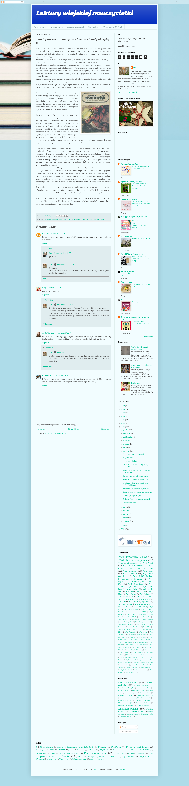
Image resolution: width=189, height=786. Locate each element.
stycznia (126, 521)
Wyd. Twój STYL (132, 667)
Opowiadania (41, 753)
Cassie (51, 253)
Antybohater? (128, 457)
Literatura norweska (143, 705)
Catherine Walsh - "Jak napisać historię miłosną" (134, 274)
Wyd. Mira (147, 627)
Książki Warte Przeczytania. (132, 254)
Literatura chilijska (144, 688)
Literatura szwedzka (135, 711)
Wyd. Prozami (136, 619)
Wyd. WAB (148, 562)
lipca (125, 447)
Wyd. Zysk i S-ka (145, 568)
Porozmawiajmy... (74, 753)
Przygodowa (119, 753)
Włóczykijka (63, 759)
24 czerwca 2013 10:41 (60, 375)
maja (125, 507)
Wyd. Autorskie (142, 634)
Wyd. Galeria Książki (125, 624)
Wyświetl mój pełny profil (127, 92)
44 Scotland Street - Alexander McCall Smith (140, 322)
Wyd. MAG (141, 591)
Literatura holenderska (127, 698)
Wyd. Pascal (133, 601)
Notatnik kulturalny (129, 199)
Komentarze (126, 731)
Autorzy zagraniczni (75, 27)
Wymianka (40, 759)
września (126, 440)
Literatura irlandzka (144, 698)
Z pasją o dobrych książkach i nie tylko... (134, 217)
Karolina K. (47, 375)
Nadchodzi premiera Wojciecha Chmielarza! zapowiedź (140, 185)
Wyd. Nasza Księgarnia (132, 560)
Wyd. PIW (121, 612)
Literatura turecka (132, 714)
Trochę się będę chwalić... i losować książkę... (141, 348)
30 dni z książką (46, 747)
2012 (123, 525)
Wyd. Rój (136, 662)
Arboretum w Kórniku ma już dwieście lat (141, 239)
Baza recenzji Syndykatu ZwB (80, 746)
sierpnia (126, 444)
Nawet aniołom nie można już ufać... (136, 479)
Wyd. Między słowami (131, 609)
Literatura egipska (131, 693)
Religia (150, 753)
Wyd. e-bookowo (140, 670)
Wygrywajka (144, 756)
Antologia (60, 747)
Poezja (62, 753)
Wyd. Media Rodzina (137, 652)
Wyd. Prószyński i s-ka (132, 556)
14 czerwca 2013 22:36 (65, 352)
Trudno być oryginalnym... (132, 495)
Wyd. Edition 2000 (140, 607)
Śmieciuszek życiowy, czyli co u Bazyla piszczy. (135, 318)
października (128, 437)
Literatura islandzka (124, 700)
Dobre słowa (136, 302)
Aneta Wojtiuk (48, 332)
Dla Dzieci (116, 746)
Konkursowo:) (136, 383)
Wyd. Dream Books (141, 642)
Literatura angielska (73, 219)
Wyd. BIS (133, 637)
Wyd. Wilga (143, 632)
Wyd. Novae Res (145, 617)
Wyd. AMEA (142, 612)
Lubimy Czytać (118, 750)
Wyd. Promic (143, 660)
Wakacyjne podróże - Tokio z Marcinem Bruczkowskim (137, 471)
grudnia (126, 430)
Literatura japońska (143, 700)
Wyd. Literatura (130, 573)
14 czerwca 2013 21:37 (58, 233)
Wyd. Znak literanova (132, 565)
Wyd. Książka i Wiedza (135, 650)
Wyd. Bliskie (143, 637)
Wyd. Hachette (141, 624)
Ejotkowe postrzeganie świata (132, 181)
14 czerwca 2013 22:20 (63, 333)
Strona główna (40, 27)
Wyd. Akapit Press (124, 607)
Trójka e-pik (85, 219)
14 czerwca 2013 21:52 (62, 253)
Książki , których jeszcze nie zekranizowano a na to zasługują (141, 258)
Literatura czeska (138, 690)
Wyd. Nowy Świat (124, 629)
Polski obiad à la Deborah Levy (141, 285)
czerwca (126, 451)
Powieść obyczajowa (95, 753)
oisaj (44, 287)
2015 (123, 419)
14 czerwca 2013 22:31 (65, 264)
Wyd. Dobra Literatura (125, 642)
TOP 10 (113, 756)
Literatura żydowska (126, 716)
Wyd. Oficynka (146, 609)
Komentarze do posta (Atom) (55, 433)
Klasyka (91, 749)
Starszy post (105, 429)
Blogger (122, 769)
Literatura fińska (145, 693)
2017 (123, 412)
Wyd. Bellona (145, 594)
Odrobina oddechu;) (130, 461)
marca (125, 514)
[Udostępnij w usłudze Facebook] (64, 216)
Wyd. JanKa (147, 647)
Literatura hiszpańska (145, 695)
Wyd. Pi (143, 657)
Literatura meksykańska (143, 703)
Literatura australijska (126, 688)
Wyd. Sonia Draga (125, 604)
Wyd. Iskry (92, 219)
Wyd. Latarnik (148, 650)
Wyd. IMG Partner (134, 627)
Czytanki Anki (126, 282)
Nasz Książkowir (127, 271)
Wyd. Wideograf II (147, 667)
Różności (65, 756)
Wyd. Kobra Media (130, 617)
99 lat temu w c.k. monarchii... (134, 454)
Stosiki (102, 756)
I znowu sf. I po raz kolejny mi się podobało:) (135, 465)
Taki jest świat (126, 299)
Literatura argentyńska (141, 685)
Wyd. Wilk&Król (126, 670)
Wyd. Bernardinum (135, 584)
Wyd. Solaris (125, 665)
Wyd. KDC (121, 650)
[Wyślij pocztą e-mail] (57, 216)
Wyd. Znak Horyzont (142, 604)
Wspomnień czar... (129, 756)
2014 (123, 423)
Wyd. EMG (129, 645)
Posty (123, 727)
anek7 (51, 264)
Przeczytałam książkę (129, 164)
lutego (125, 517)
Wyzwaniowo (93, 27)
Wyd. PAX (136, 629)
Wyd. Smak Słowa (147, 662)
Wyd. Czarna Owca (125, 596)
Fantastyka (62, 219)
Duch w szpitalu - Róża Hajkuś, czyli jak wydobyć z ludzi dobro (141, 203)
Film (52, 749)
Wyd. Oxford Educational (145, 655)
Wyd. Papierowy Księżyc (129, 657)
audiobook (101, 759)
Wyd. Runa (131, 612)
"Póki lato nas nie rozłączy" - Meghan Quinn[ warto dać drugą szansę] (140, 224)
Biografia (102, 746)
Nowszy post (41, 429)
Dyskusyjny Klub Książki (137, 746)
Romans (52, 756)
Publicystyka (141, 753)
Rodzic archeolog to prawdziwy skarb (136, 499)
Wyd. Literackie (130, 570)
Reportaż (41, 756)
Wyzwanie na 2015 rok (112, 27)
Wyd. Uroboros (148, 619)
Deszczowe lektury (129, 502)
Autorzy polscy (56, 27)
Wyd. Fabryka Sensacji (143, 622)
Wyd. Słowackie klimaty (139, 665)
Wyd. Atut (130, 634)
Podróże (53, 753)
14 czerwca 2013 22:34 (65, 304)
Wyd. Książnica (144, 599)
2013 (123, 426)
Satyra (80, 756)
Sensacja (90, 756)
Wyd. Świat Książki (127, 562)
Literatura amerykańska (128, 682)
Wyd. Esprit (132, 614)
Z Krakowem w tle (79, 759)
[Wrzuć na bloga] (59, 216)
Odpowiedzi (49, 248)
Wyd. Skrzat (131, 594)
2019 (123, 405)
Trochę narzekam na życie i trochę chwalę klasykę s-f (135, 484)
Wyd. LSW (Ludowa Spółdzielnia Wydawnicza (135, 577)
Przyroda (131, 753)
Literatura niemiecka (125, 705)
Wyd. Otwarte (133, 586)
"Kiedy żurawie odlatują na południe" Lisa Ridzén (140, 167)
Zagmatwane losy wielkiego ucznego (136, 476)
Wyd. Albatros (132, 589)
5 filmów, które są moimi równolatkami (137, 492)
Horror (72, 750)
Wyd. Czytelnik (145, 639)
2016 (123, 416)
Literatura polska (128, 708)
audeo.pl (92, 759)
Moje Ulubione (132, 750)
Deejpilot (96, 769)
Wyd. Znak (148, 570)
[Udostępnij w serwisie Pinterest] (67, 216)
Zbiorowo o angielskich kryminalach (136, 488)
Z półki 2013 (101, 219)
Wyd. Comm (134, 639)
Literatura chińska (123, 690)
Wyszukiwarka (52, 759)
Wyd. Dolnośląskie (136, 581)
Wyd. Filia (143, 614)
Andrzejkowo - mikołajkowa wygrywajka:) (141, 366)
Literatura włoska (147, 714)
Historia (61, 749)
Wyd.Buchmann (130, 672)
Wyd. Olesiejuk (123, 619)
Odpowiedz (46, 243)
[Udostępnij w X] (62, 216)
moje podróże (126, 236)
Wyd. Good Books (141, 645)
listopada (126, 433)
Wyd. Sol (141, 596)
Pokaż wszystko (148, 336)
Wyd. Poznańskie (130, 632)
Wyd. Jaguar (136, 647)
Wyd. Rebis (146, 601)
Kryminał (104, 749)
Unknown (46, 233)
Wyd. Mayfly (125, 652)
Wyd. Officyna (130, 655)
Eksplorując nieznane (51, 219)
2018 (123, 409)
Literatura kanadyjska (125, 703)
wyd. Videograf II (126, 622)
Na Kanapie (144, 749)
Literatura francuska (125, 695)
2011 (123, 529)
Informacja (80, 750)
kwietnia (126, 510)
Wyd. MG (122, 601)
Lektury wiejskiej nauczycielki (84, 12)
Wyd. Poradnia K (131, 660)
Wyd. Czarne (130, 599)
